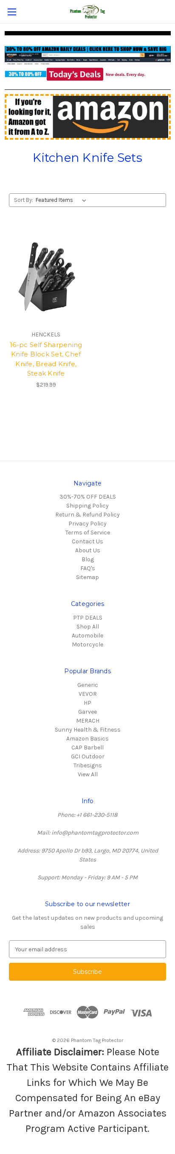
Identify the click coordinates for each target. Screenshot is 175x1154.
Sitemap (87, 577)
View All (88, 774)
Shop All (87, 626)
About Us (87, 550)
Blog (88, 559)
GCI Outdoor (87, 756)
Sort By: (23, 200)
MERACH (87, 720)
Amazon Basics (87, 738)
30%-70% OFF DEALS (87, 496)
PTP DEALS (87, 617)
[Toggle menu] (11, 11)
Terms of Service (87, 532)
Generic (87, 685)
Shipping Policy (87, 505)
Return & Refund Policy (87, 514)
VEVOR (88, 694)
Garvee (87, 711)
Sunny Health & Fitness (88, 729)
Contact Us (87, 541)
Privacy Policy (87, 523)
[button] (88, 63)
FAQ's (87, 568)
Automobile (87, 635)
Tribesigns (87, 765)
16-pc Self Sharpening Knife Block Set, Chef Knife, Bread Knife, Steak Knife (46, 359)
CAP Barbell (87, 747)
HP (87, 702)
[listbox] (62, 200)
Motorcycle (87, 644)
